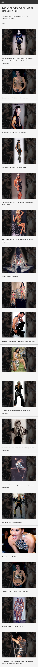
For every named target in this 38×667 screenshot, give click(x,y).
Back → (4, 23)
